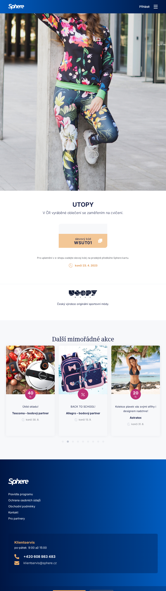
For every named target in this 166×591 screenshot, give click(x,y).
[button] (156, 7)
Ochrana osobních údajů (24, 500)
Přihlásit (144, 6)
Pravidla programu (20, 494)
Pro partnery (16, 518)
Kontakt (13, 512)
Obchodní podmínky (21, 506)
